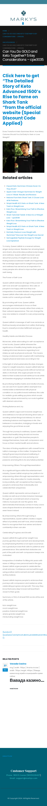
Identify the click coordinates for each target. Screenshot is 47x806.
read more (14, 689)
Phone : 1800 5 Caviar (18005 (19, 775)
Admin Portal (7, 756)
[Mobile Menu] (23, 23)
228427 (36, 775)
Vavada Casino (18, 663)
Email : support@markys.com (23, 778)
